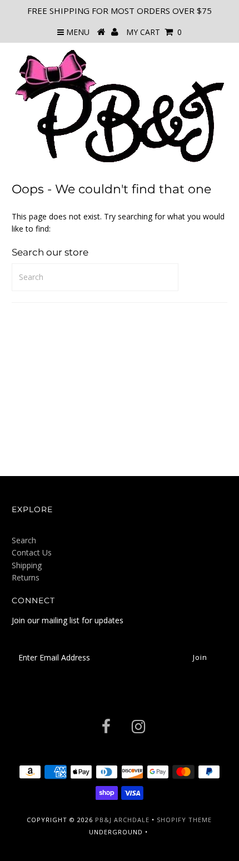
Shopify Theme (184, 819)
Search (24, 540)
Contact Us (32, 552)
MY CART (154, 32)
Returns (25, 577)
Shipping (27, 565)
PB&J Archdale (122, 819)
